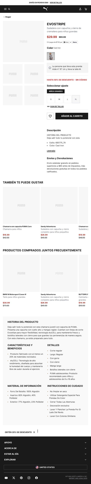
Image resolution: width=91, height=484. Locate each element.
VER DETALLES (56, 3)
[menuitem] (6, 477)
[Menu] (5, 9)
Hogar (8, 17)
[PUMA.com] (45, 9)
